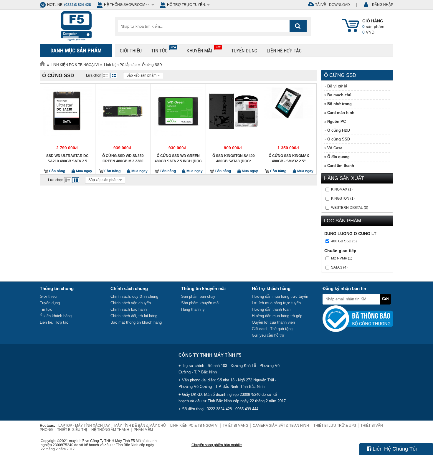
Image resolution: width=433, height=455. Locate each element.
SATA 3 (336, 267)
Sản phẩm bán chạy (198, 296)
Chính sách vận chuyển (130, 303)
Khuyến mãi (199, 51)
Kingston (340, 198)
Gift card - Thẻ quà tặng (272, 329)
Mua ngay (83, 171)
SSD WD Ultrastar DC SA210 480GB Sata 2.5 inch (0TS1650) (67, 158)
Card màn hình (340, 112)
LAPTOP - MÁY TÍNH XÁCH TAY (84, 425)
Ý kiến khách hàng (56, 316)
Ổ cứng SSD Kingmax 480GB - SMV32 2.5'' (289, 158)
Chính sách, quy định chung (134, 296)
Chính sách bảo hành (128, 309)
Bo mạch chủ (339, 95)
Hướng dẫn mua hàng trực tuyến (280, 296)
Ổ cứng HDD (338, 130)
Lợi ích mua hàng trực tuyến (276, 303)
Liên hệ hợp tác (284, 51)
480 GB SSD (341, 241)
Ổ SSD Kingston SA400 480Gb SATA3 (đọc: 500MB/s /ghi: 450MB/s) (233, 158)
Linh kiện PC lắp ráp (120, 65)
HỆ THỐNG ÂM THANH (110, 430)
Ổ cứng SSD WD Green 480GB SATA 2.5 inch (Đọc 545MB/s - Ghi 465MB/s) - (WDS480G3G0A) (178, 158)
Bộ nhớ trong (339, 104)
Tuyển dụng (244, 51)
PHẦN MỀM (143, 430)
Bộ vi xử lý (337, 86)
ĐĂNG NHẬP (382, 5)
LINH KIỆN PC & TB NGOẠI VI (75, 65)
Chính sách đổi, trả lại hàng (133, 316)
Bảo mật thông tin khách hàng (136, 322)
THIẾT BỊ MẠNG (235, 425)
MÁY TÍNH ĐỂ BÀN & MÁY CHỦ (140, 425)
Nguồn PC (336, 121)
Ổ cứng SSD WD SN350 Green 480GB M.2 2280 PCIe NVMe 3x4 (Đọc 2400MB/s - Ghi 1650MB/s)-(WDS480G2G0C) (123, 158)
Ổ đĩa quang (338, 157)
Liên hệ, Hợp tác (54, 322)
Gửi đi (385, 301)
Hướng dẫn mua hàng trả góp (277, 316)
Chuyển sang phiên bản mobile (216, 445)
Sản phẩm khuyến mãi (200, 303)
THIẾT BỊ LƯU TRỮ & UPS (334, 425)
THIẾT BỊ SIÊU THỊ (72, 430)
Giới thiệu (131, 51)
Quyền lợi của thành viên (273, 322)
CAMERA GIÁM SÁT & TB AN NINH (281, 425)
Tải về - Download (332, 5)
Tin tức (159, 51)
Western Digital (347, 208)
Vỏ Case (334, 148)
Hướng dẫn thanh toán (271, 309)
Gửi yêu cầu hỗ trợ (268, 335)
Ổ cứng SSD (152, 65)
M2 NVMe (339, 258)
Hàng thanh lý (193, 309)
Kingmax (339, 189)
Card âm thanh (340, 165)
